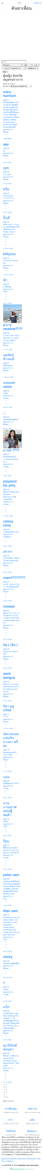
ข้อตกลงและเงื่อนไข (9, 1159)
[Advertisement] (21, 38)
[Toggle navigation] (19, 3)
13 (7, 1097)
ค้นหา (5, 72)
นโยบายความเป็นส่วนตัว (27, 1159)
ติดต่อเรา (11, 1161)
